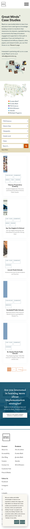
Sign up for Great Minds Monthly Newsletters (15, 415)
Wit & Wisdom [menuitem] (19, 465)
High (12, 179)
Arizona (18, 179)
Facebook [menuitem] (5, 481)
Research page (15, 45)
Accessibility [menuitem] (6, 453)
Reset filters (5, 149)
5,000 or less (9, 175)
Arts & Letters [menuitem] (19, 449)
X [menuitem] (2, 489)
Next (19, 369)
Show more (23, 369)
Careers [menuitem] (4, 461)
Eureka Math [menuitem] (19, 453)
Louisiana (8, 265)
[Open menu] (26, 4)
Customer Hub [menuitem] (6, 469)
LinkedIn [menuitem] (4, 493)
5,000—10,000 (9, 218)
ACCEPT (16, 522)
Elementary (17, 175)
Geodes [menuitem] (17, 461)
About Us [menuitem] (5, 449)
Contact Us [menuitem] (5, 465)
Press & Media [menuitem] (6, 472)
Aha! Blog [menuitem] (5, 457)
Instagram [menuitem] (5, 485)
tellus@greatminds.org (9, 56)
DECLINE (22, 522)
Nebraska (8, 305)
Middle (7, 179)
